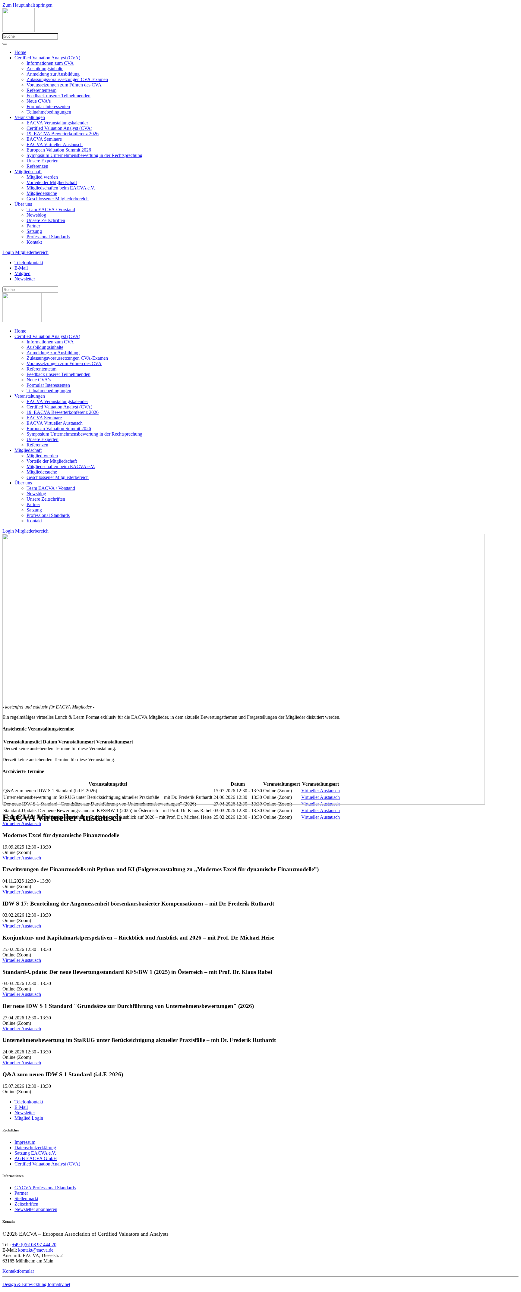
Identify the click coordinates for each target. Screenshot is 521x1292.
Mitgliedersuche (42, 193)
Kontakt (34, 242)
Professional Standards (48, 236)
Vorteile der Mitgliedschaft (52, 182)
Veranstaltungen (29, 117)
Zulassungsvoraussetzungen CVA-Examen (67, 79)
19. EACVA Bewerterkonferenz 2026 (63, 133)
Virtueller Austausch (21, 823)
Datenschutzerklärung (35, 1147)
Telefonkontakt (28, 262)
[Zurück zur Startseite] (18, 30)
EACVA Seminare (44, 139)
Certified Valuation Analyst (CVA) (47, 57)
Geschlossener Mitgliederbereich (58, 198)
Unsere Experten (42, 160)
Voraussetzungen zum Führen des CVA (64, 84)
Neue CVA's (39, 101)
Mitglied (22, 273)
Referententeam (41, 90)
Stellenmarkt (26, 1198)
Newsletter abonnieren (35, 1209)
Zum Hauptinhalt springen (27, 5)
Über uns (23, 204)
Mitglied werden (42, 177)
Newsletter (24, 278)
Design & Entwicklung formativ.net (36, 1284)
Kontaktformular (18, 1271)
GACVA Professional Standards (45, 1187)
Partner (33, 225)
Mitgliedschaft (28, 171)
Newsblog (36, 214)
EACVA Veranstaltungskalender (57, 122)
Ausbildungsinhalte (45, 68)
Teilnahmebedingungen (49, 111)
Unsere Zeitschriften (46, 220)
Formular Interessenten (48, 106)
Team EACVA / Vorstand (51, 209)
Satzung (34, 231)
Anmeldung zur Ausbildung (53, 74)
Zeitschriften (26, 1203)
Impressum (24, 1142)
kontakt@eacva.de (35, 1250)
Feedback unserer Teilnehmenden (58, 95)
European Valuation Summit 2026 (59, 149)
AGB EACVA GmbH (35, 1158)
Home (20, 52)
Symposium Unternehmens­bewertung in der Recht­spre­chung (84, 155)
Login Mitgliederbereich (25, 252)
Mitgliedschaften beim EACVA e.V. (61, 187)
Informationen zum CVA (50, 63)
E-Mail (21, 268)
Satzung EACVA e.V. (35, 1153)
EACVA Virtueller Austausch (55, 144)
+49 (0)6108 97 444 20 (34, 1244)
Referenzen (37, 166)
